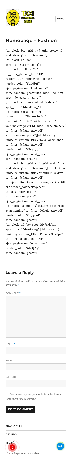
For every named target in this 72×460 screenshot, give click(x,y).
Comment (13, 293)
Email (11, 360)
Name (10, 344)
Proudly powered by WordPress (25, 453)
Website (11, 376)
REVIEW (11, 434)
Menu (61, 18)
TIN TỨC (11, 442)
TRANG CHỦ (14, 426)
